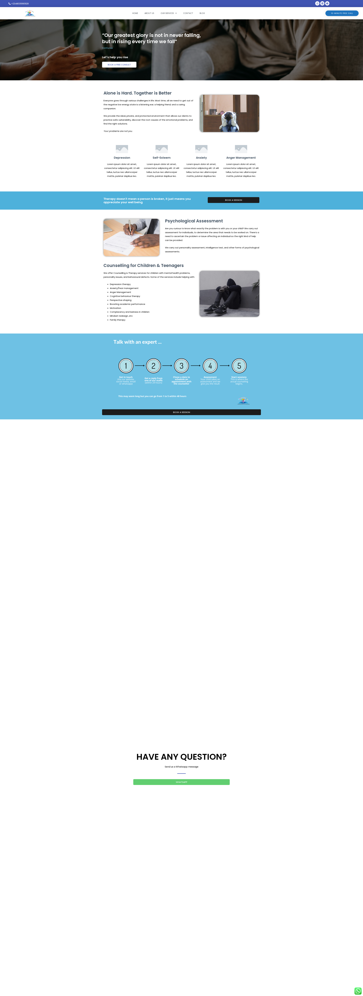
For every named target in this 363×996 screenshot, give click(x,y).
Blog (202, 13)
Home (135, 13)
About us (149, 13)
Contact (188, 13)
